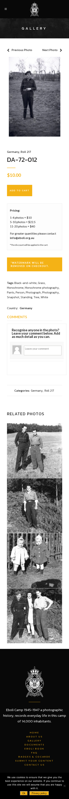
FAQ (34, 752)
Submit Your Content (34, 760)
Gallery (35, 740)
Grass (41, 283)
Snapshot (13, 297)
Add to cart (20, 190)
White (44, 297)
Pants (10, 292)
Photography (50, 292)
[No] (64, 786)
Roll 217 (26, 152)
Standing (26, 297)
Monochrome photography (42, 287)
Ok (23, 793)
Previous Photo (22, 50)
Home (34, 732)
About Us (34, 736)
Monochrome (15, 287)
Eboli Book (34, 748)
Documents (34, 744)
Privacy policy (39, 793)
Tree (36, 297)
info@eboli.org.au (22, 238)
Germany (13, 152)
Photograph (33, 292)
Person (20, 292)
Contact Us (34, 764)
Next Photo (50, 50)
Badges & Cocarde (34, 756)
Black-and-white (25, 283)
